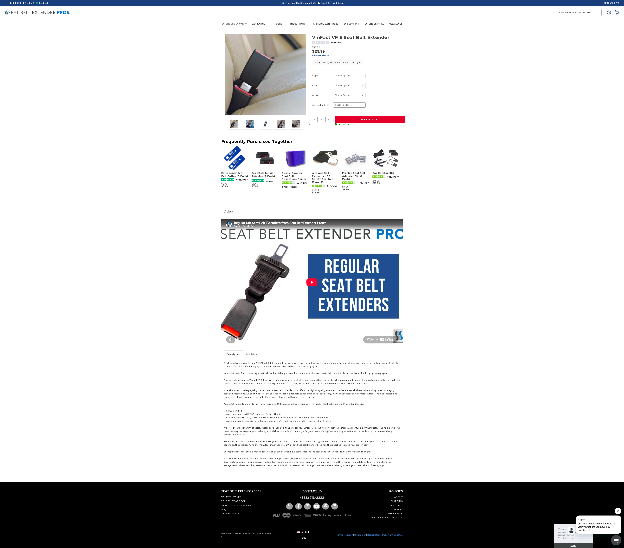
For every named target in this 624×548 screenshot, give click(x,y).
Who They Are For (233, 501)
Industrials (297, 23)
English (305, 531)
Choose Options (265, 161)
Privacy (349, 535)
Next (309, 123)
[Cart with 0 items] (617, 12)
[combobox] (305, 531)
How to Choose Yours (236, 505)
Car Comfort (351, 23)
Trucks (277, 23)
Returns (397, 505)
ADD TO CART (234, 161)
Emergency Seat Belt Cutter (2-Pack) (234, 175)
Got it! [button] (573, 546)
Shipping (397, 501)
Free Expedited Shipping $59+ (300, 3)
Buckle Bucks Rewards (387, 517)
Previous (222, 123)
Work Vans (258, 23)
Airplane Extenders (325, 23)
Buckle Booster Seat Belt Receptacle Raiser (294, 176)
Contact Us (312, 491)
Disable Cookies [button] (565, 538)
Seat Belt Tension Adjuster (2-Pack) (263, 175)
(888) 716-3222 (611, 3)
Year (315, 75)
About (398, 497)
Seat (315, 85)
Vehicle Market (320, 105)
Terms (340, 535)
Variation (317, 95)
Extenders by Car (232, 23)
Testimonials (230, 513)
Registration (373, 535)
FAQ (223, 509)
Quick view (233, 155)
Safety (398, 509)
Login (608, 12)
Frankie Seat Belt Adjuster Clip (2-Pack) (353, 176)
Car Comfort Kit (383, 173)
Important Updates (392, 535)
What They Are (231, 497)
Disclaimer (252, 354)
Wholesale (395, 513)
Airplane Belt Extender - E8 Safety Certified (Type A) (322, 178)
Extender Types (374, 23)
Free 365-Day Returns (332, 3)
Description (233, 354)
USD (304, 537)
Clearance (396, 23)
